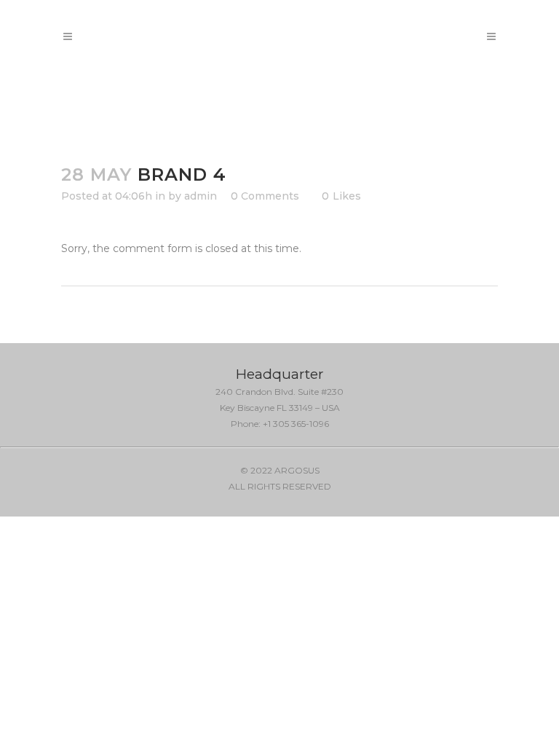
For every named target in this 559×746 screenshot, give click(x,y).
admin (200, 196)
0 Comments (265, 196)
